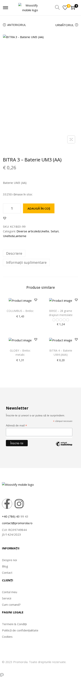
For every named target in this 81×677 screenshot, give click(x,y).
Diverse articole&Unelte (33, 231)
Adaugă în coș (39, 208)
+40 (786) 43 (11, 516)
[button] (4, 218)
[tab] (40, 253)
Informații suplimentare (26, 262)
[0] (65, 7)
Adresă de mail (16, 425)
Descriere (14, 253)
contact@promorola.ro (17, 523)
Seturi (55, 231)
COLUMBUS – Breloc (20, 311)
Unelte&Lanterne (14, 236)
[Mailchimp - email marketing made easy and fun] (64, 446)
